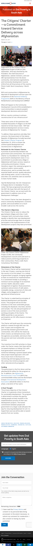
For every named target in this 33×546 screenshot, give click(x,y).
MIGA (24, 539)
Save (4, 524)
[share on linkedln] (19, 544)
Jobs (25, 533)
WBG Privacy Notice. (20, 454)
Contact (29, 533)
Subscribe (8, 458)
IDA (18, 539)
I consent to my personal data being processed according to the (18, 453)
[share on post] (13, 544)
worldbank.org (28, 0)
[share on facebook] (8, 544)
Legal (2, 533)
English (9, 42)
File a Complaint (4, 535)
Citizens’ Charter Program (13, 140)
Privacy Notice (18, 509)
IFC (20, 539)
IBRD (14, 539)
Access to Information (18, 533)
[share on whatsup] (25, 544)
